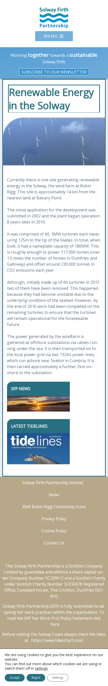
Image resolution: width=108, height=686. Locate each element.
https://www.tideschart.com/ (57, 640)
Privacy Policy (54, 519)
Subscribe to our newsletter (54, 72)
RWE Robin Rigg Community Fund (53, 506)
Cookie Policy (53, 531)
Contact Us (54, 543)
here (54, 624)
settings (41, 668)
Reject (36, 677)
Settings (57, 677)
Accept (15, 677)
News (54, 494)
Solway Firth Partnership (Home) (52, 482)
